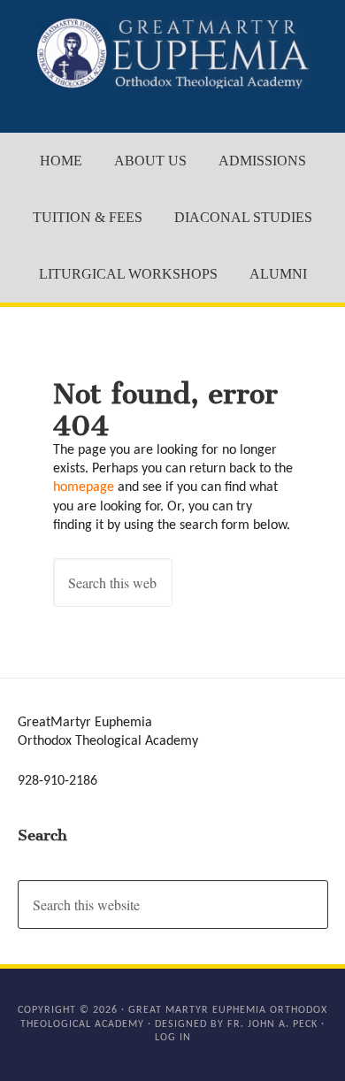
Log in (173, 1037)
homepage (83, 487)
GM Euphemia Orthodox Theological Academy (173, 53)
